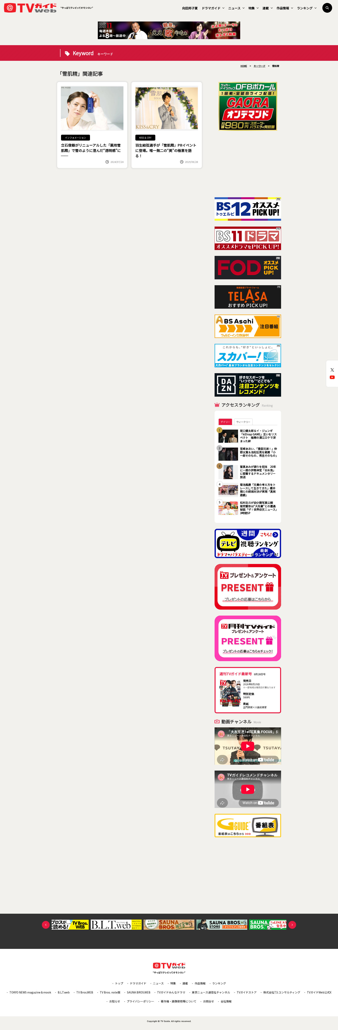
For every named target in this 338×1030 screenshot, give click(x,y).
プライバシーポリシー (140, 1001)
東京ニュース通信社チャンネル (211, 992)
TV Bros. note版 (110, 992)
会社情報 (226, 1001)
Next (292, 925)
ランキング (305, 8)
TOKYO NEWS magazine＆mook (30, 992)
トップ (119, 983)
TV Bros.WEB (84, 992)
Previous (46, 925)
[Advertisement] (248, 164)
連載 (265, 8)
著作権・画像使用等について (178, 1001)
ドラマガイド (211, 8)
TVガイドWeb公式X (319, 992)
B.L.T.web (64, 992)
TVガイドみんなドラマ (171, 992)
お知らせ (114, 1001)
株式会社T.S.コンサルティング (281, 992)
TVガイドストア (247, 992)
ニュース (234, 8)
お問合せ (208, 1001)
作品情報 (283, 8)
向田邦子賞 (190, 8)
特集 (251, 8)
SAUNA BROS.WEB (138, 992)
